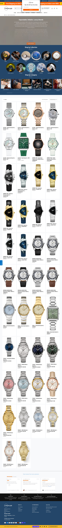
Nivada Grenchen (36, 61)
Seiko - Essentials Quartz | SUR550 (23, 326)
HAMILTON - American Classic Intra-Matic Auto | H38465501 (38, 159)
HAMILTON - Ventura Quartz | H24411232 (51, 224)
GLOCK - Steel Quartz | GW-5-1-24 (24, 158)
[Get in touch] (54, 8)
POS (10, 526)
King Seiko (31, 73)
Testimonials (20, 509)
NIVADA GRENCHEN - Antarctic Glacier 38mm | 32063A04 (52, 260)
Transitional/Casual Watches (47, 90)
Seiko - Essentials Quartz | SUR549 (9, 326)
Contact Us (20, 510)
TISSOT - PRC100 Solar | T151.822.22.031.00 (52, 430)
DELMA (46, 61)
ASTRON (20, 73)
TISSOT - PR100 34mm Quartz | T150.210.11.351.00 (22, 399)
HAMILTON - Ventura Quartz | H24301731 (8, 229)
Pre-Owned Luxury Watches (26, 90)
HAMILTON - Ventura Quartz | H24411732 (8, 257)
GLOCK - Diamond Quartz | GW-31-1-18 (24, 128)
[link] (12, 490)
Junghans (56, 61)
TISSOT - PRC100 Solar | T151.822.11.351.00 (37, 430)
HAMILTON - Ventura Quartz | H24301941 (22, 226)
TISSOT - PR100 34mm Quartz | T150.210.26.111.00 (52, 400)
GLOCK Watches (11, 73)
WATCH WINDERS (20, 12)
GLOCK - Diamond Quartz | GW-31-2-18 (38, 128)
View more (30, 49)
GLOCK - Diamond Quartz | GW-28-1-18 (9, 128)
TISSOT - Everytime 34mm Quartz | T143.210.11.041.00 (9, 360)
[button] (57, 8)
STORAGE (33, 12)
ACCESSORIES (39, 12)
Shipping (33, 510)
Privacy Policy (34, 509)
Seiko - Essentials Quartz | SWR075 (53, 332)
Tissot (26, 61)
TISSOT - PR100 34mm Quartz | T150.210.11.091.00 (52, 365)
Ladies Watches (6, 89)
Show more (31, 40)
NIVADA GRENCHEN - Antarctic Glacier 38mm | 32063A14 (8, 291)
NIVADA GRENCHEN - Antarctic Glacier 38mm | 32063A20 (37, 291)
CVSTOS (41, 73)
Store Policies (34, 508)
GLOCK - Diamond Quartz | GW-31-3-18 (53, 128)
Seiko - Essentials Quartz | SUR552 (38, 326)
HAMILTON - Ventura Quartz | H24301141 (51, 190)
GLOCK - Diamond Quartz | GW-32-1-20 (9, 158)
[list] (31, 497)
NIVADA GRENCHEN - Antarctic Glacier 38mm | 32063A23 (52, 291)
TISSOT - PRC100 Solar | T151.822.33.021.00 (23, 465)
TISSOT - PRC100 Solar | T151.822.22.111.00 (8, 465)
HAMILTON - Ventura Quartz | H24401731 (37, 225)
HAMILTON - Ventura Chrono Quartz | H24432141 (22, 191)
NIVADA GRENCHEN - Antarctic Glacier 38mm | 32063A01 (37, 260)
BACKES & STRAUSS (51, 73)
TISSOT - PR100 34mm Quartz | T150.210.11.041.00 (37, 366)
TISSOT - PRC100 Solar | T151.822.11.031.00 (23, 430)
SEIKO (6, 61)
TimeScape (7, 526)
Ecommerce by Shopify (14, 526)
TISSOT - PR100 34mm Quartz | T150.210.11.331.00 (8, 400)
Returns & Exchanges (35, 512)
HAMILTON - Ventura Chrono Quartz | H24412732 (8, 195)
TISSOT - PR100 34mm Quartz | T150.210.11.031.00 (22, 366)
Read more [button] (11, 486)
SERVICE (45, 12)
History (19, 508)
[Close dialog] (39, 0)
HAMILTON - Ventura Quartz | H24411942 (22, 259)
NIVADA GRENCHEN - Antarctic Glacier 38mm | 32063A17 (23, 291)
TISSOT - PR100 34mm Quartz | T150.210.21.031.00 (37, 399)
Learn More (16, 3)
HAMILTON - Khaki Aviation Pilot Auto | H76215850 (51, 159)
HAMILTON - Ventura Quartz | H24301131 (37, 188)
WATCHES (27, 12)
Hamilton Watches (16, 61)
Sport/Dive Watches (37, 89)
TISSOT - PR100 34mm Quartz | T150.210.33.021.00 (8, 434)
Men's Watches (16, 89)
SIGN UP (31, 9)
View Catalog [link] (31, 43)
